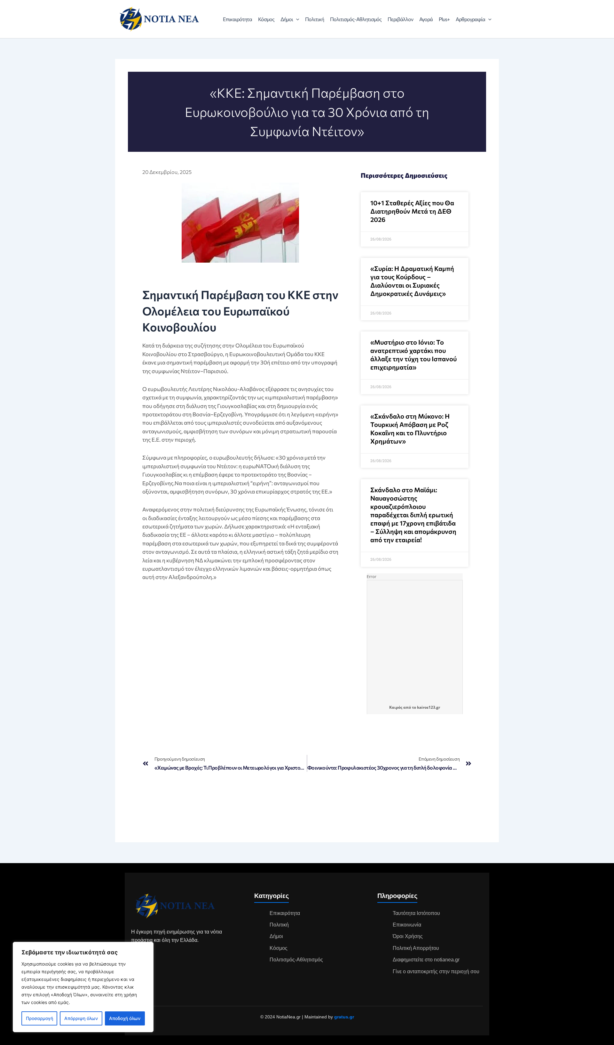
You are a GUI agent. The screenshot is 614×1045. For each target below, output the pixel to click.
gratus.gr (344, 1016)
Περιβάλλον (400, 19)
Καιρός (395, 707)
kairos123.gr (428, 707)
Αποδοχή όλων (124, 1018)
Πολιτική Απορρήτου (416, 948)
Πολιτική (314, 19)
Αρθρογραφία (470, 19)
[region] (83, 987)
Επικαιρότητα (237, 19)
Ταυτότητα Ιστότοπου (416, 913)
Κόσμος (266, 19)
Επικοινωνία (407, 924)
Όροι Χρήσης (408, 936)
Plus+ (444, 19)
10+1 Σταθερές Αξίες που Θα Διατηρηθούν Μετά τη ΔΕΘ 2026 (412, 211)
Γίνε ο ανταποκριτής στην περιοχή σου (436, 971)
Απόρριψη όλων (81, 1018)
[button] (296, 19)
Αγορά (426, 19)
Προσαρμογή (39, 1018)
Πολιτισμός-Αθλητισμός (356, 19)
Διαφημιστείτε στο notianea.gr (426, 959)
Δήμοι (286, 19)
